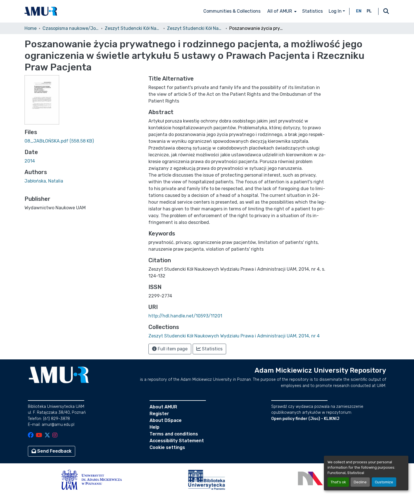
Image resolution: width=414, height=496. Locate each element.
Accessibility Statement (177, 440)
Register (159, 413)
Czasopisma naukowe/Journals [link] (71, 28)
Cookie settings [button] (167, 447)
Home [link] (31, 28)
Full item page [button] (172, 349)
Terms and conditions (174, 434)
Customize (384, 482)
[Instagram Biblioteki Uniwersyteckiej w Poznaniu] (54, 435)
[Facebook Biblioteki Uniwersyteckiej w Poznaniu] (31, 435)
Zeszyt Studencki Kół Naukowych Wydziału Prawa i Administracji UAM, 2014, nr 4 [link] (195, 28)
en (359, 11)
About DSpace (166, 420)
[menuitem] (281, 11)
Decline (360, 482)
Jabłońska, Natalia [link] (44, 181)
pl (369, 11)
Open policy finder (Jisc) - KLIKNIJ (305, 418)
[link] (83, 141)
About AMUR (163, 407)
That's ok (338, 482)
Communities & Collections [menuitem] (232, 11)
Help (154, 427)
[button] (41, 11)
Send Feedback (54, 451)
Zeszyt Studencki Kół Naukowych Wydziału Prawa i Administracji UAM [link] (133, 28)
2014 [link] (30, 161)
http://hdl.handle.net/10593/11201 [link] (185, 316)
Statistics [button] (211, 349)
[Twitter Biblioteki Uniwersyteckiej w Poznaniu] (47, 435)
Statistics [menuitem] (312, 11)
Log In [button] (336, 11)
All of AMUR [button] (279, 11)
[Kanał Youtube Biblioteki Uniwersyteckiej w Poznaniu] (39, 435)
